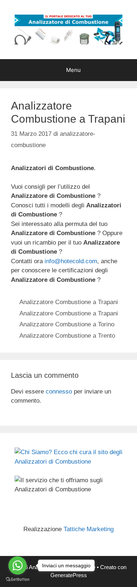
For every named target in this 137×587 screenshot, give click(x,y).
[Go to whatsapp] (17, 565)
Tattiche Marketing (89, 529)
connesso (59, 391)
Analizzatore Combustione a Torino (66, 324)
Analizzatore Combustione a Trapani (68, 302)
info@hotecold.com (71, 261)
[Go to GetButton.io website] (17, 579)
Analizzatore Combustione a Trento (67, 335)
